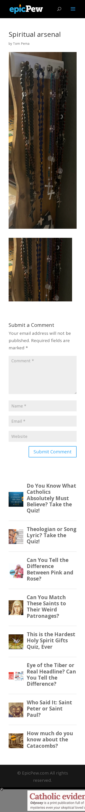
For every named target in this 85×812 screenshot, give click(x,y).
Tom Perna (21, 43)
